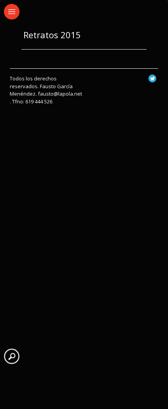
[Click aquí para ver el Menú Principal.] (12, 12)
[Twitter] (152, 80)
